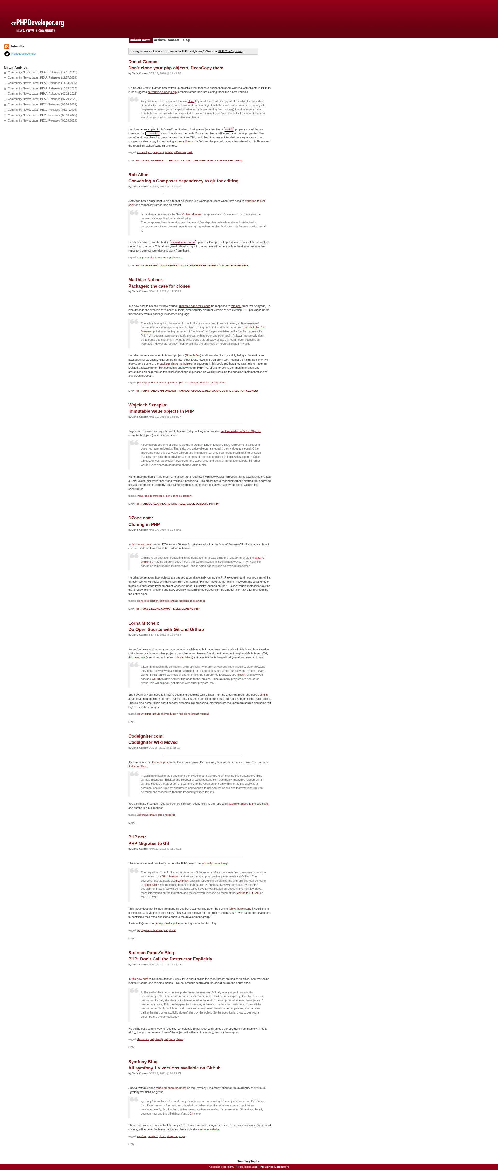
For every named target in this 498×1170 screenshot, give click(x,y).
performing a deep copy (162, 92)
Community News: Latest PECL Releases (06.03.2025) (42, 120)
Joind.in (263, 694)
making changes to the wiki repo (247, 803)
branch (195, 713)
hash (190, 152)
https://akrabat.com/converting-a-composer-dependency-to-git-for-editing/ (192, 265)
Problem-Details (192, 214)
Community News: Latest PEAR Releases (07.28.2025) (42, 93)
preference (175, 257)
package (142, 382)
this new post (136, 657)
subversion (156, 930)
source (165, 257)
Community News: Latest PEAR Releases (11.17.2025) (42, 77)
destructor (143, 1039)
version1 (153, 1136)
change (177, 495)
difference (180, 152)
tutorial (169, 152)
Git (191, 1113)
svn (166, 930)
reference (173, 600)
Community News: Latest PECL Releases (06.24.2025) (42, 104)
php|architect (184, 657)
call (152, 1039)
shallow (194, 600)
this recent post (141, 544)
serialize (184, 600)
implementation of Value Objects (241, 431)
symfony (142, 1136)
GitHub (156, 678)
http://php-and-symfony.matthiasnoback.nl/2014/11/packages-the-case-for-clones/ (197, 390)
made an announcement (171, 1087)
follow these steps (240, 908)
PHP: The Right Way (230, 51)
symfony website (208, 1129)
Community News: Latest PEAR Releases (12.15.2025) (42, 72)
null (166, 1039)
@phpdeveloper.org (23, 53)
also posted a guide (167, 923)
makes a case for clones (194, 306)
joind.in (241, 674)
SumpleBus (193, 355)
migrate (145, 930)
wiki (139, 814)
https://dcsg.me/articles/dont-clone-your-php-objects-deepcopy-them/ (189, 160)
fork (181, 713)
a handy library (184, 141)
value (140, 495)
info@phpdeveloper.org (274, 1166)
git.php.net (181, 880)
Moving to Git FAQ (247, 892)
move (145, 814)
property (187, 495)
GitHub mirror (170, 876)
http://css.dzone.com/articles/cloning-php (168, 608)
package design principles (176, 363)
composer (143, 257)
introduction (151, 600)
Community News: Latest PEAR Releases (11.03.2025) (42, 82)
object (148, 152)
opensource (144, 713)
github (156, 713)
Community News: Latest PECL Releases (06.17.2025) (42, 109)
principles (204, 382)
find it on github (137, 766)
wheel (162, 382)
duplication (182, 382)
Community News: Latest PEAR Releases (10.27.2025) (42, 88)
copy (182, 1136)
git (151, 257)
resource (170, 814)
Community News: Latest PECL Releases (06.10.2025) (42, 115)
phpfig (214, 382)
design (194, 382)
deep (202, 600)
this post (236, 306)
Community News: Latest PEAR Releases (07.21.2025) (42, 99)
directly (159, 1039)
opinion (171, 382)
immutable (159, 495)
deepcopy (158, 152)
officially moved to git (215, 863)
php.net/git (150, 884)
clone (191, 101)
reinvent (153, 382)
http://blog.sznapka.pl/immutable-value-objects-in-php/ (177, 503)
